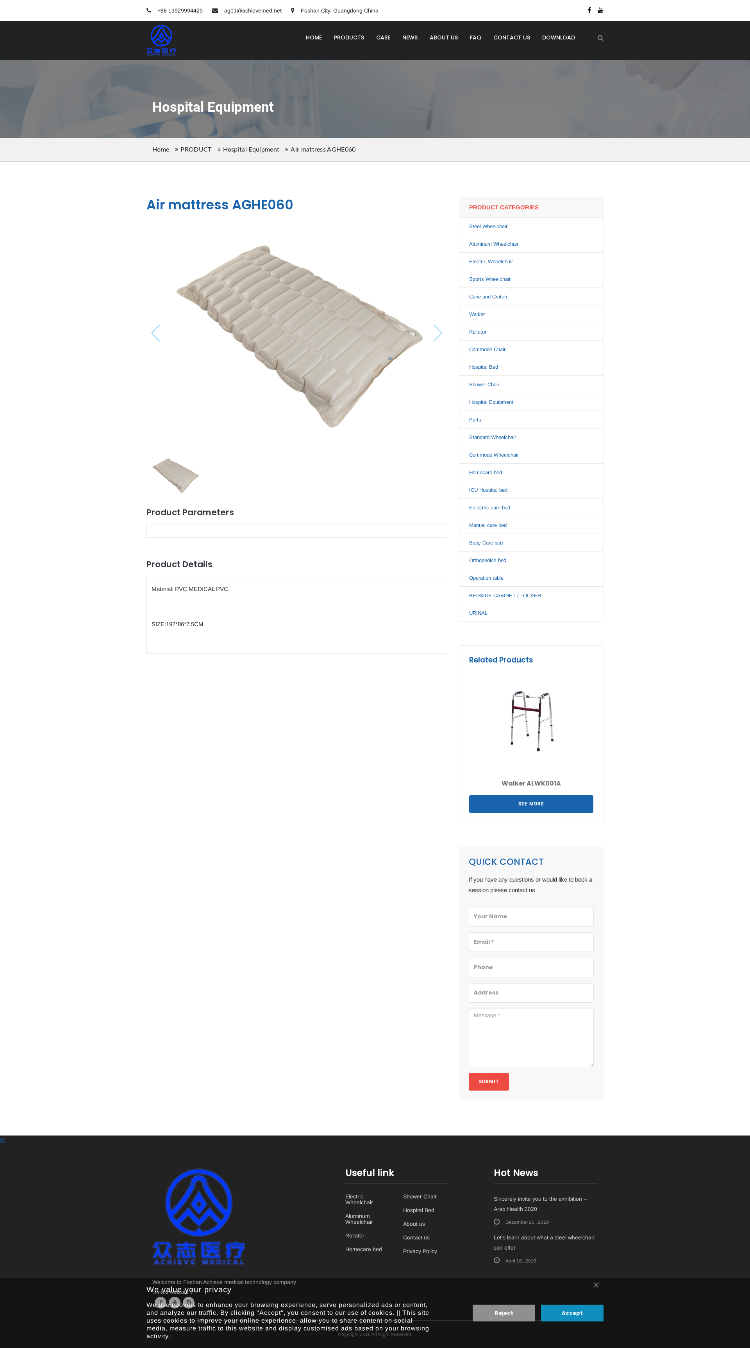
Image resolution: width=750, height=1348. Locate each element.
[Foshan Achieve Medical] (161, 30)
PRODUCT (195, 149)
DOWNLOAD (558, 37)
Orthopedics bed (487, 560)
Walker (477, 314)
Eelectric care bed (489, 508)
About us (414, 1224)
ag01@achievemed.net (253, 10)
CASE (383, 37)
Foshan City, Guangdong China (339, 10)
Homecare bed (485, 472)
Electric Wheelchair (491, 261)
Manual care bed (488, 525)
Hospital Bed (483, 367)
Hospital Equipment (251, 149)
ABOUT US (444, 37)
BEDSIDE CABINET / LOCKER (505, 595)
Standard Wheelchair (492, 437)
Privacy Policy (420, 1251)
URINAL (478, 613)
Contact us (416, 1238)
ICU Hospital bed (488, 490)
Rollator (477, 332)
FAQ (475, 37)
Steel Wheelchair (488, 226)
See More (531, 804)
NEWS (410, 37)
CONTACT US (511, 37)
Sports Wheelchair (490, 279)
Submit (489, 1081)
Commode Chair (487, 349)
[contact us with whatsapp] (2, 1140)
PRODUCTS (349, 37)
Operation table (486, 578)
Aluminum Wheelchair (493, 244)
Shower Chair (484, 384)
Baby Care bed (486, 543)
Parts (475, 420)
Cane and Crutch (488, 297)
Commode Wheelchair (494, 455)
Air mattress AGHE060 (323, 149)
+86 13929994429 (179, 10)
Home (160, 149)
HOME (314, 37)
